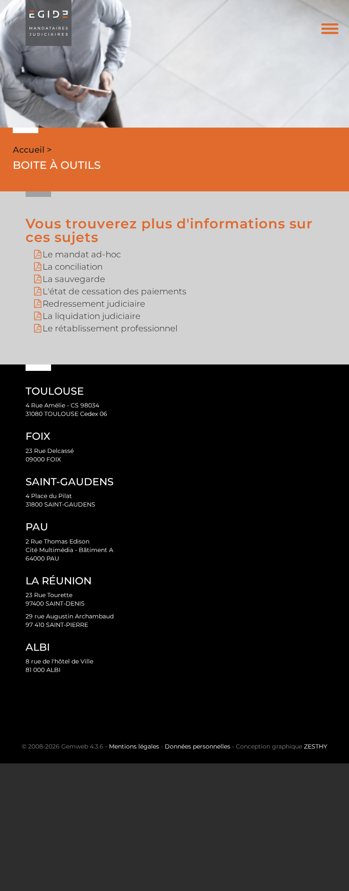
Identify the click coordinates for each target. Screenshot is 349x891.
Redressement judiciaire (94, 304)
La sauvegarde (74, 279)
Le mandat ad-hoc (82, 254)
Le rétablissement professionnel (110, 328)
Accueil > (32, 150)
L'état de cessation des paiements (114, 291)
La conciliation (73, 267)
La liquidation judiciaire (91, 316)
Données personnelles (197, 746)
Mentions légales (134, 746)
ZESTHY (315, 746)
